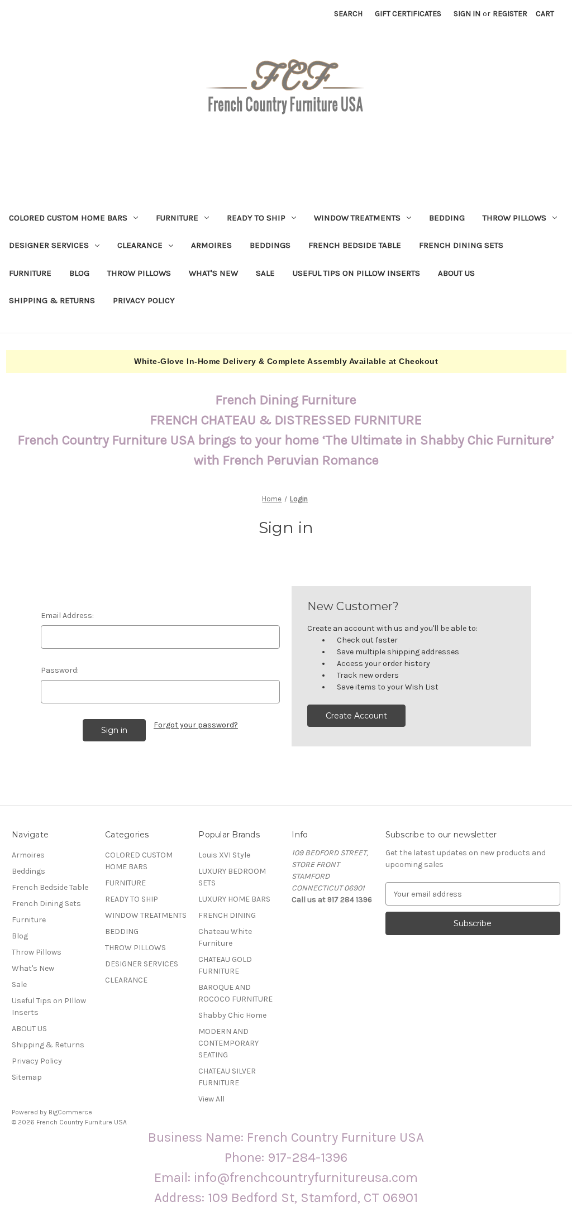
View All (211, 1099)
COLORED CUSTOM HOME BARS (68, 218)
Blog (79, 273)
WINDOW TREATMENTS (357, 218)
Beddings (270, 245)
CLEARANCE (140, 245)
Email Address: (67, 615)
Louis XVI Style (224, 855)
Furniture (30, 273)
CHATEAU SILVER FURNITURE (227, 1077)
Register (510, 13)
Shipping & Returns (52, 300)
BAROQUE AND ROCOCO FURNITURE (235, 993)
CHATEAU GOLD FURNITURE (225, 965)
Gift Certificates (408, 13)
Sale (265, 273)
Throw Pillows (139, 273)
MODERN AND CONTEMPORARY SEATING (228, 1043)
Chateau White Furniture (225, 937)
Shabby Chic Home (232, 1015)
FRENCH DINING (227, 915)
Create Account (356, 716)
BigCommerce (70, 1112)
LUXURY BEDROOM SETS (232, 877)
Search (348, 13)
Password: (60, 670)
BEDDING (447, 218)
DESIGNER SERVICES (49, 245)
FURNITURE (177, 218)
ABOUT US (456, 273)
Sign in (467, 13)
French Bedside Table (354, 245)
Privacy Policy (144, 300)
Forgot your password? (196, 725)
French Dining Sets (461, 245)
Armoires (211, 245)
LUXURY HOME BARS (234, 899)
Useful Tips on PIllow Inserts (356, 273)
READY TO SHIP (256, 218)
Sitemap (27, 1077)
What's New (213, 273)
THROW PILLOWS (514, 218)
